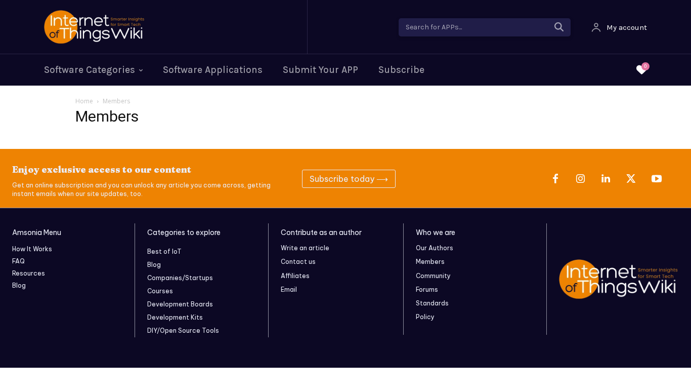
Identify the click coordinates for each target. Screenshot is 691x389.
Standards (432, 303)
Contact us (298, 261)
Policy (425, 317)
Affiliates (295, 276)
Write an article (305, 248)
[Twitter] (631, 179)
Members (430, 261)
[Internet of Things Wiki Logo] (170, 27)
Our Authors (434, 248)
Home (84, 101)
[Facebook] (555, 179)
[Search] (559, 27)
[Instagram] (581, 179)
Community (433, 276)
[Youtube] (656, 179)
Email (289, 289)
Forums (427, 289)
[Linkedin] (606, 179)
